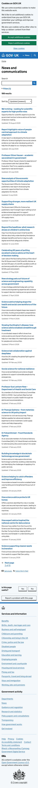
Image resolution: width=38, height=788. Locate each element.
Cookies (19, 739)
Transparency (7, 720)
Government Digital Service (13, 751)
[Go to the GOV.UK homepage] (10, 55)
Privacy (11, 739)
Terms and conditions (11, 745)
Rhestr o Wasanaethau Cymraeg (15, 748)
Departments (7, 699)
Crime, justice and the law (13, 642)
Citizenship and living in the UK (15, 638)
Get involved (7, 728)
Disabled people (9, 646)
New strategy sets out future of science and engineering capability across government (17, 281)
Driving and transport (11, 651)
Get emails (8, 571)
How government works (12, 724)
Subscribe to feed (21, 571)
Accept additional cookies (19, 37)
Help (4, 739)
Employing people (9, 659)
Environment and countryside (14, 663)
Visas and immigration (11, 680)
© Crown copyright (19, 782)
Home (4, 61)
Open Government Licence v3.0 (15, 762)
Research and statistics (12, 711)
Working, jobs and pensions (13, 685)
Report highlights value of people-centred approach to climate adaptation (17, 132)
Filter (7, 88)
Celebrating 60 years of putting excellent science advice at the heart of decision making (18, 253)
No (33, 589)
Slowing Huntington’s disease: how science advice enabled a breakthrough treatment (19, 328)
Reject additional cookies (19, 43)
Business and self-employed (14, 629)
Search (13, 78)
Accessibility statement (12, 742)
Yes (24, 589)
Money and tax (8, 672)
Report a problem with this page (19, 598)
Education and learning (11, 655)
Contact (27, 742)
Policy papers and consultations (15, 716)
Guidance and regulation (12, 707)
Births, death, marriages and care (16, 625)
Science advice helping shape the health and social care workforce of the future (19, 304)
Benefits (5, 621)
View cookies (19, 48)
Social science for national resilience (18, 369)
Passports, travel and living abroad (16, 676)
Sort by (5, 101)
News (4, 703)
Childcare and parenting (12, 633)
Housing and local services (13, 668)
